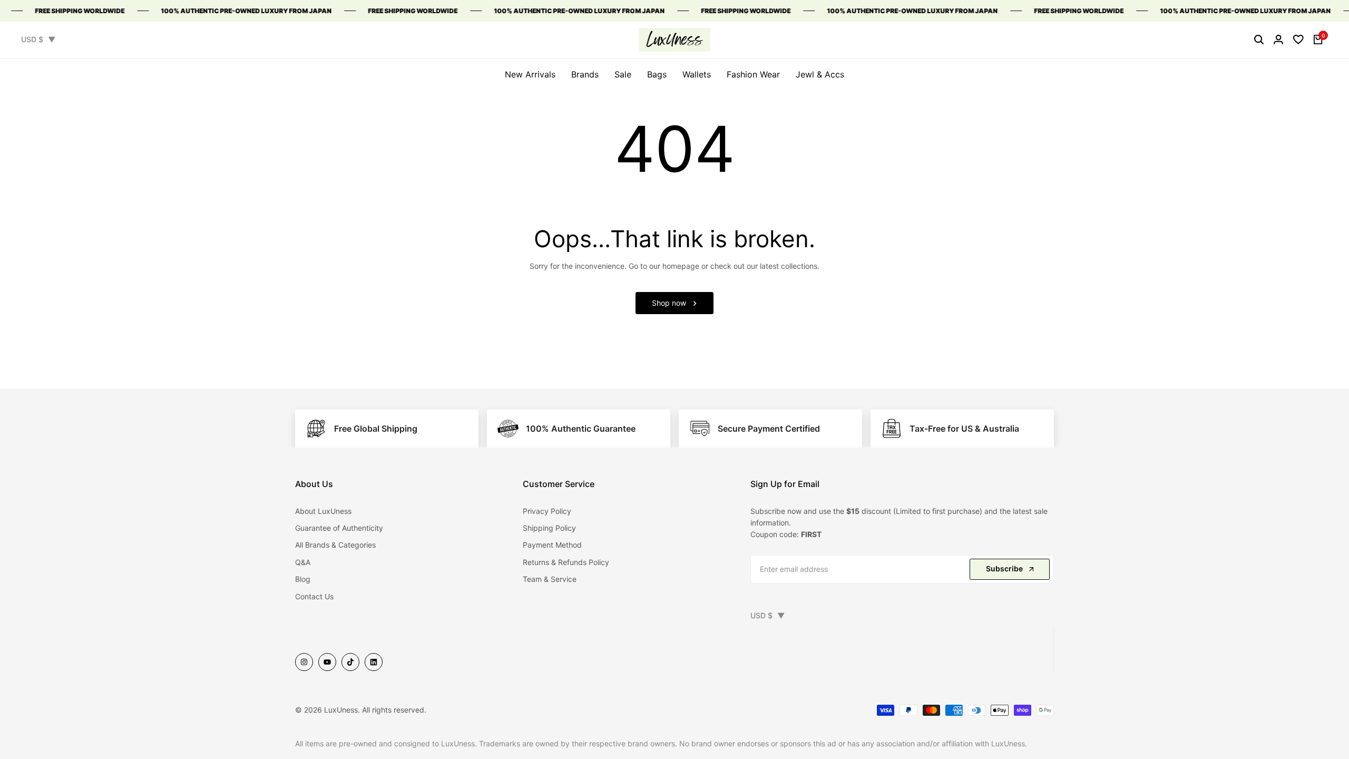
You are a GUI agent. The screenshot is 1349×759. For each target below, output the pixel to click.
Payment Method (552, 544)
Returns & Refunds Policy (566, 562)
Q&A (302, 562)
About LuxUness (323, 511)
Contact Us (314, 596)
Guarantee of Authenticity (339, 527)
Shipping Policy (549, 527)
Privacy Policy (547, 511)
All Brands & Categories (335, 544)
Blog (302, 579)
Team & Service (549, 579)
